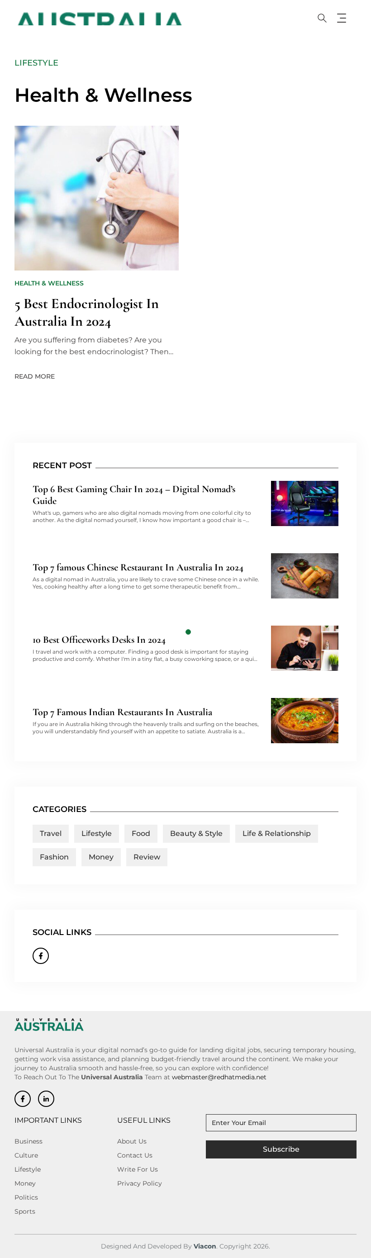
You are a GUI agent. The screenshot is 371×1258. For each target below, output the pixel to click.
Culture (26, 1155)
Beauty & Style (196, 833)
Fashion (54, 857)
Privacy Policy (139, 1183)
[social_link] (22, 1099)
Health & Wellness (49, 283)
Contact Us (134, 1155)
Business (28, 1141)
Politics (26, 1197)
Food (141, 833)
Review (146, 857)
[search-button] (322, 18)
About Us (132, 1141)
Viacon (205, 1246)
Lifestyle (96, 833)
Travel (51, 833)
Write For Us (137, 1169)
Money (101, 857)
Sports (24, 1211)
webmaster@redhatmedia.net (219, 1077)
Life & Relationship (277, 833)
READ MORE (34, 376)
